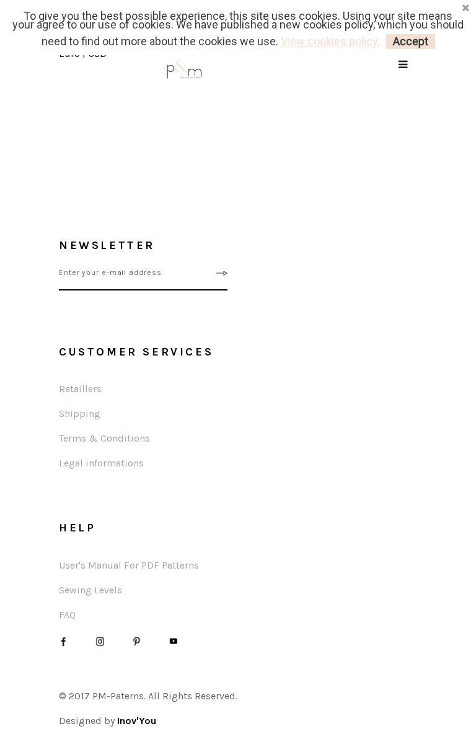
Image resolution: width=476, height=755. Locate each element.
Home (18, 107)
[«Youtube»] (173, 640)
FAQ (67, 615)
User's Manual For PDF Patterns (129, 565)
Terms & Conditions (104, 438)
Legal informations (101, 463)
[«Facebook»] (63, 640)
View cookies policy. (330, 41)
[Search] (404, 80)
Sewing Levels (90, 590)
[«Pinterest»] (136, 640)
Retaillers (80, 389)
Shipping (79, 413)
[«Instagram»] (100, 640)
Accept (410, 41)
